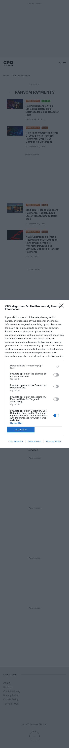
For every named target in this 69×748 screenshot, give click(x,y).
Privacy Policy (53, 441)
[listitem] (34, 366)
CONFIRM (21, 429)
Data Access (34, 441)
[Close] (62, 307)
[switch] (56, 375)
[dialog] (34, 374)
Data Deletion (15, 441)
